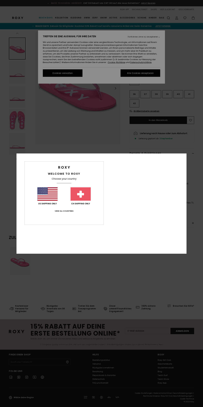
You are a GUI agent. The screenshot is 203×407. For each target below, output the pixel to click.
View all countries (64, 211)
